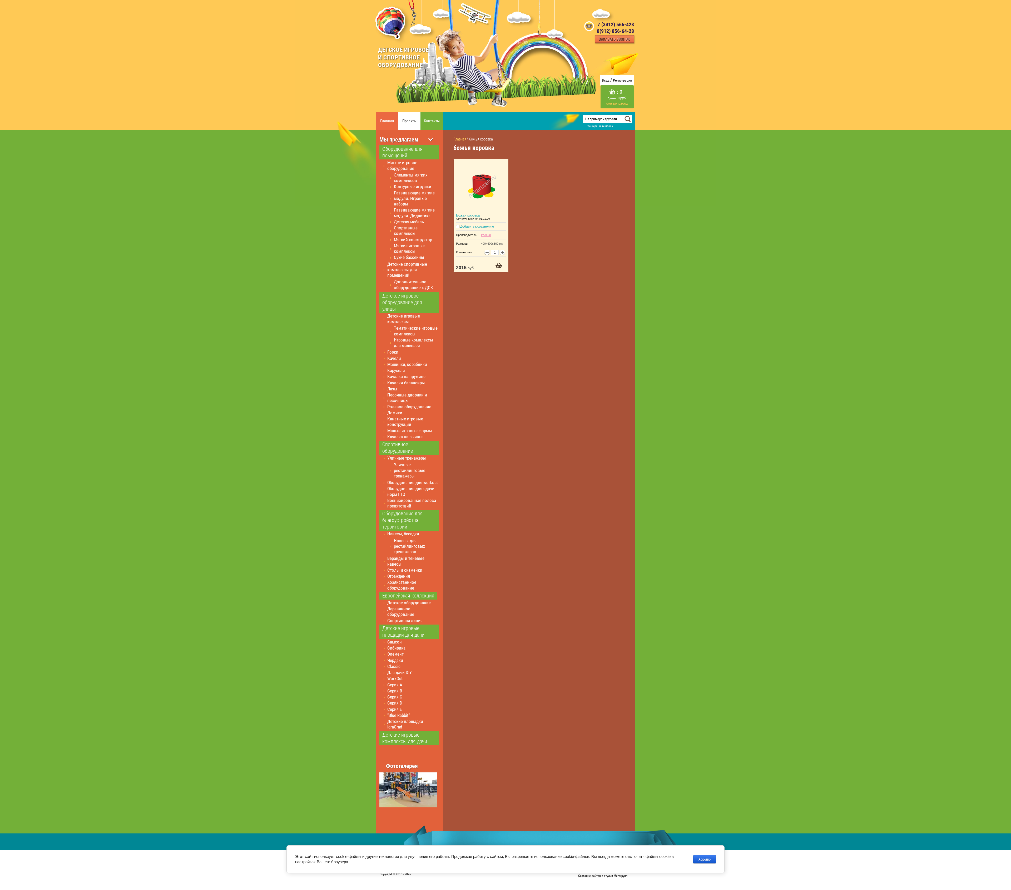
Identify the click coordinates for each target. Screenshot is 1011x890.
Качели (394, 358)
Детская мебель (409, 221)
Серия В (394, 690)
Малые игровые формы (409, 430)
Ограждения (398, 576)
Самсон (394, 642)
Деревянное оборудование (400, 611)
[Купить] (498, 265)
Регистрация (622, 80)
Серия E (394, 709)
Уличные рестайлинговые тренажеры (409, 470)
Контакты (432, 121)
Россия (486, 235)
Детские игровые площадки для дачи (403, 631)
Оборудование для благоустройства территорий (402, 520)
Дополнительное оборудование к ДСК (413, 284)
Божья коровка (468, 215)
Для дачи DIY (399, 672)
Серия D (394, 703)
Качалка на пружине (406, 376)
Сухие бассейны (409, 257)
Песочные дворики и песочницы (407, 397)
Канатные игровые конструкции (405, 421)
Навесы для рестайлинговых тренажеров (409, 546)
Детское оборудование (409, 602)
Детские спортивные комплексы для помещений (407, 270)
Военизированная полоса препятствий (411, 503)
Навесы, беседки (403, 533)
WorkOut (395, 678)
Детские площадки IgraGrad (405, 724)
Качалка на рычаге (405, 436)
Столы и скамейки (404, 570)
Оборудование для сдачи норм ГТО (410, 491)
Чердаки (395, 660)
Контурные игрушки (412, 186)
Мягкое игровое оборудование (402, 165)
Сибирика (396, 648)
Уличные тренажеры (406, 458)
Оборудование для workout (412, 482)
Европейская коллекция (408, 595)
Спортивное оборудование (397, 447)
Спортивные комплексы (406, 230)
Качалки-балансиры (406, 382)
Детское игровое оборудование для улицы (402, 302)
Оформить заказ (617, 103)
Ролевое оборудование (409, 406)
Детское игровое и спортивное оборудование (403, 57)
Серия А (394, 684)
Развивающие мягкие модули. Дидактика (414, 212)
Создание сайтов (589, 876)
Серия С (394, 697)
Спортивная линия (405, 620)
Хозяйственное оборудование (401, 585)
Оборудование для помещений (402, 152)
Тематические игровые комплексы (416, 330)
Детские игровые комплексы (403, 318)
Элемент (395, 654)
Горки (392, 352)
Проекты (409, 121)
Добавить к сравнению (476, 226)
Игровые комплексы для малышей (413, 342)
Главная (387, 121)
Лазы (392, 388)
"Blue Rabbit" (398, 715)
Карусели (396, 370)
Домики (394, 412)
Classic (393, 666)
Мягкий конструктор (413, 239)
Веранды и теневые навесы (405, 561)
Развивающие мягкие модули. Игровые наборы (414, 198)
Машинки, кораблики (407, 364)
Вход (605, 80)
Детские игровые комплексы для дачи (404, 738)
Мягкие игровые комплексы (409, 248)
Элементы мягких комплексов (410, 177)
